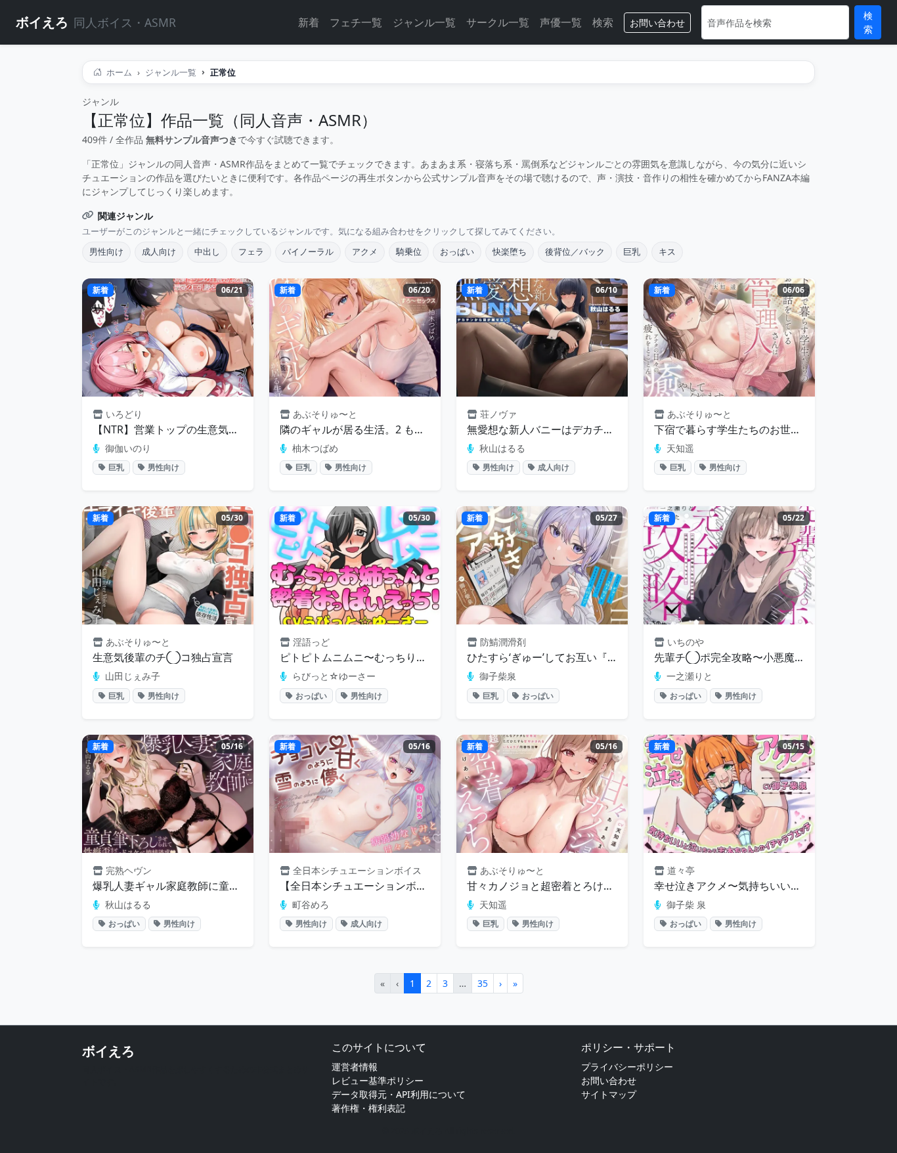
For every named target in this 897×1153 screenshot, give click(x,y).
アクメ (365, 251)
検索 (602, 22)
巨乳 (631, 251)
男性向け (106, 251)
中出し (207, 251)
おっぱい (457, 251)
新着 (308, 22)
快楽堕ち (509, 251)
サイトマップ (608, 1094)
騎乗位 (409, 251)
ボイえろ (108, 1051)
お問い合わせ (657, 22)
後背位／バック (575, 251)
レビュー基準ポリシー (378, 1080)
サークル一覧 (497, 22)
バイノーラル (308, 251)
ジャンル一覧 (424, 22)
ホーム (118, 72)
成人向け (159, 251)
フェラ (251, 251)
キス (667, 251)
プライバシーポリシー (627, 1066)
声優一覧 (561, 22)
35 (482, 983)
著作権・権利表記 (368, 1108)
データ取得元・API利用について (399, 1094)
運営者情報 (355, 1066)
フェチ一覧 (356, 22)
